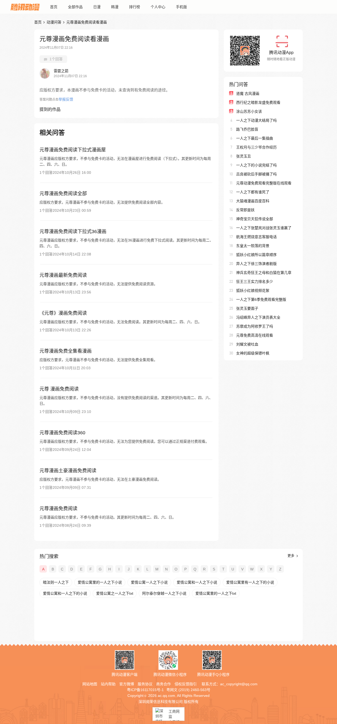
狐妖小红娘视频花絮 (252, 290)
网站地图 (89, 684)
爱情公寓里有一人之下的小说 (250, 582)
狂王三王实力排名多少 (254, 281)
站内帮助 (108, 684)
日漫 (97, 7)
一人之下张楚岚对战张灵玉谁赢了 (263, 228)
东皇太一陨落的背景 (252, 246)
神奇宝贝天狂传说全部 (254, 219)
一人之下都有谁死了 (252, 192)
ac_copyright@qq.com (238, 684)
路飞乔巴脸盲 (247, 129)
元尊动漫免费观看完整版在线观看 (263, 183)
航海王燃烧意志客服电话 (256, 237)
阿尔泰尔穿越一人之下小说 (164, 593)
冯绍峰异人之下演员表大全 (258, 317)
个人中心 (158, 7)
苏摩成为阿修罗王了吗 (254, 326)
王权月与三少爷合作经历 (256, 147)
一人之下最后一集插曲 (254, 138)
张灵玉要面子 (247, 308)
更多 (291, 556)
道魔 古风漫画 (247, 93)
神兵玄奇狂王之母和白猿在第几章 (263, 272)
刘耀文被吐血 (247, 344)
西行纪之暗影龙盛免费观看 (258, 102)
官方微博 (126, 684)
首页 (53, 7)
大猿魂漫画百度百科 (252, 201)
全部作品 (75, 7)
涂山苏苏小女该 (249, 111)
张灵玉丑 (243, 156)
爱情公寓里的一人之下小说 (100, 582)
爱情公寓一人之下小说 (149, 582)
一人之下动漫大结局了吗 (256, 120)
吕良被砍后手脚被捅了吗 (256, 174)
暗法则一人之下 (56, 582)
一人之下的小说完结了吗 (256, 165)
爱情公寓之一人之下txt (114, 593)
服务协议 (145, 684)
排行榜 (134, 7)
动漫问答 (54, 22)
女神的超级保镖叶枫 (252, 353)
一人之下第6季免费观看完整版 (261, 299)
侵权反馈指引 (186, 684)
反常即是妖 (245, 210)
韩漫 (114, 7)
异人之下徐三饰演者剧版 (256, 264)
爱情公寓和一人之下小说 (197, 582)
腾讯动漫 (25, 7)
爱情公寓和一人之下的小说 (65, 593)
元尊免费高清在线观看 (254, 335)
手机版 (181, 7)
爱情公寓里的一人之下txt (215, 593)
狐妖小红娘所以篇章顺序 (256, 255)
